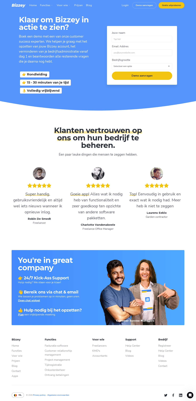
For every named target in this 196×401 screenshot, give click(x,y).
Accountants (99, 356)
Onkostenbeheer (55, 370)
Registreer (164, 345)
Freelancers (99, 345)
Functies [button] (45, 5)
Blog (14, 366)
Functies (17, 351)
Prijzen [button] (78, 5)
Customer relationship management (58, 353)
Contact (16, 371)
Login (125, 5)
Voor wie (17, 356)
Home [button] (33, 5)
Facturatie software (56, 345)
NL (19, 395)
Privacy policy (39, 395)
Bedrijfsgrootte (121, 60)
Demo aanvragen (144, 5)
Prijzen (16, 361)
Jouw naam (118, 33)
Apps (15, 376)
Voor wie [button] (62, 5)
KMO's (96, 351)
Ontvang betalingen (57, 375)
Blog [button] (89, 5)
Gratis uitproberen (171, 5)
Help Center (132, 345)
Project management (57, 360)
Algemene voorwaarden (58, 395)
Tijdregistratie (53, 365)
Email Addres (120, 46)
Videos (129, 356)
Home (15, 345)
